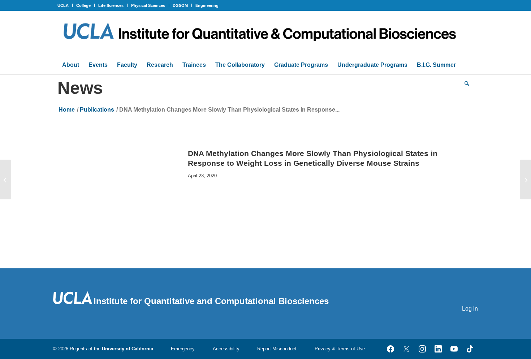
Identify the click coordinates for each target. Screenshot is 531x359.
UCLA (63, 5)
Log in (470, 309)
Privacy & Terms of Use (340, 348)
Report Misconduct (277, 348)
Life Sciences (111, 5)
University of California (127, 348)
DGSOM (180, 5)
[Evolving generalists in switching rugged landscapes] (5, 179)
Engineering (207, 5)
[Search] (467, 83)
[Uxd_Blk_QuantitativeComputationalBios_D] (265, 33)
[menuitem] (65, 5)
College (83, 5)
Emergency (183, 348)
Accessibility (226, 348)
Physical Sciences (148, 5)
